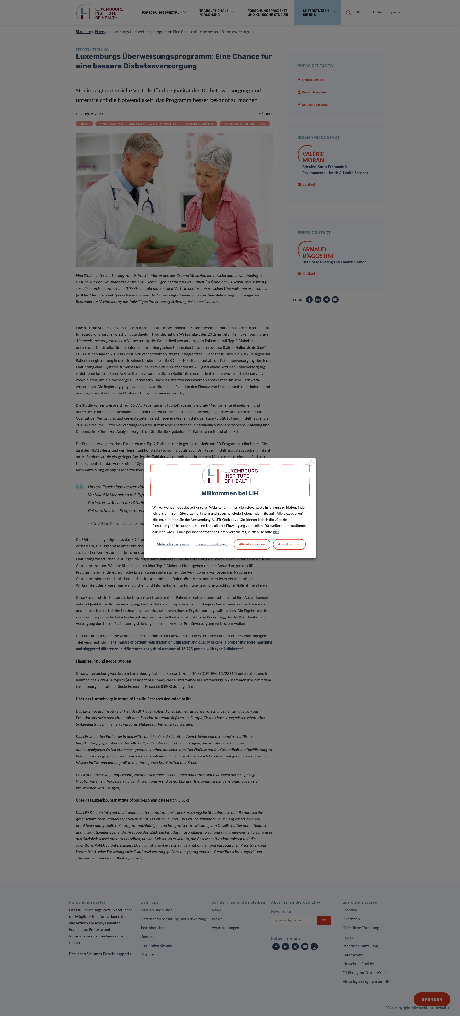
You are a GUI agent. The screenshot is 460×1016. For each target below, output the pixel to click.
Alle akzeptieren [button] (252, 544)
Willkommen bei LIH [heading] (230, 493)
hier (276, 532)
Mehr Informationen (173, 544)
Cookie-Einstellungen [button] (212, 544)
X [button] (311, 463)
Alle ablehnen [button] (289, 544)
